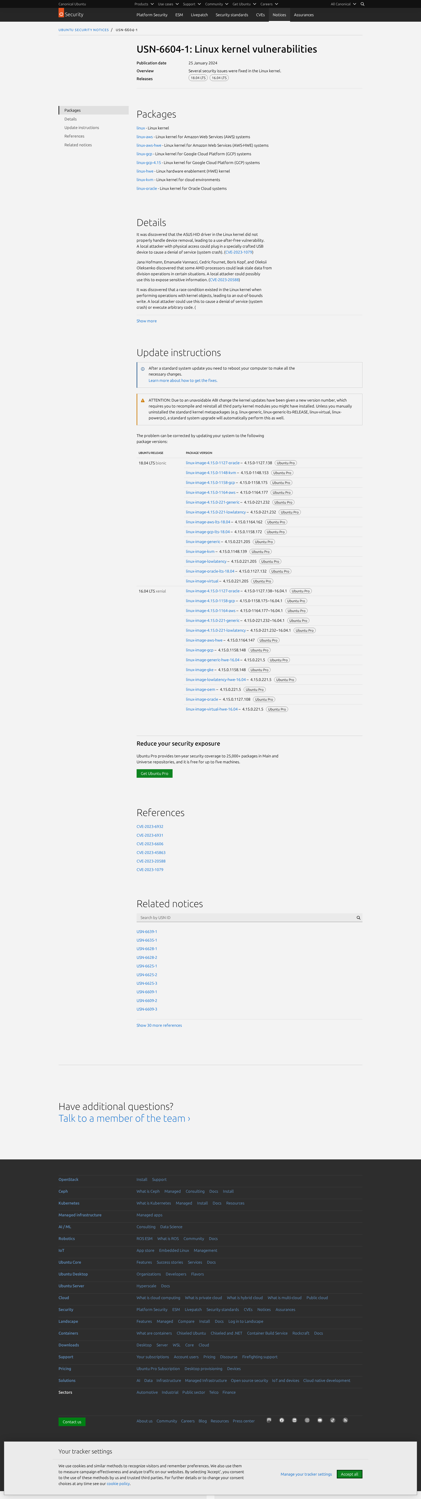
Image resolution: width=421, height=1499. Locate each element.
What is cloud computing (158, 1297)
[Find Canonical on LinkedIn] (296, 1421)
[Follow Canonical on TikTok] (334, 1421)
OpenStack (68, 1179)
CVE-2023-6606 (150, 843)
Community (194, 1238)
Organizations (149, 1274)
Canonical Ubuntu (72, 4)
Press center (244, 1421)
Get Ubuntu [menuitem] (242, 4)
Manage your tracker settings (306, 1474)
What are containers (154, 1333)
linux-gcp (144, 154)
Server (162, 1345)
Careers (188, 1421)
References (74, 136)
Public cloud (317, 1297)
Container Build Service (267, 1333)
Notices (279, 14)
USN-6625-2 (147, 974)
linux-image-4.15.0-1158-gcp (210, 482)
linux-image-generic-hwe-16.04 (212, 660)
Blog (203, 1421)
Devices (234, 1368)
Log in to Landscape (245, 1321)
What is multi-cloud (285, 1297)
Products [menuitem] (141, 4)
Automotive (147, 1392)
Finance (229, 1392)
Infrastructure (169, 1380)
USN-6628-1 (147, 948)
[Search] (362, 4)
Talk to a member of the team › (124, 1118)
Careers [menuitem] (266, 4)
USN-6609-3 (147, 1009)
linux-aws (145, 136)
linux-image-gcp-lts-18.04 (208, 531)
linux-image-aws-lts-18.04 (208, 522)
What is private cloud (203, 1297)
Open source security (249, 1380)
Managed (172, 1191)
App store (145, 1250)
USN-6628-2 (147, 957)
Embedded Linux (174, 1250)
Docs (213, 1191)
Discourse (228, 1356)
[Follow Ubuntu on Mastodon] (270, 1421)
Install (142, 1179)
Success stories (170, 1262)
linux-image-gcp (200, 650)
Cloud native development (326, 1380)
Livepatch (199, 14)
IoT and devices (285, 1380)
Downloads (69, 1345)
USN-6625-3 (147, 983)
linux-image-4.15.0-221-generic (212, 502)
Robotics (67, 1238)
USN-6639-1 (147, 931)
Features (144, 1262)
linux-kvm (145, 179)
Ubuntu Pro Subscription (158, 1368)
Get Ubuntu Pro (154, 773)
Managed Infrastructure (206, 1380)
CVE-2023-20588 (224, 279)
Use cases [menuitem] (165, 4)
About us (145, 1421)
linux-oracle (147, 188)
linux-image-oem (200, 689)
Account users (186, 1356)
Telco (214, 1392)
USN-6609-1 (147, 991)
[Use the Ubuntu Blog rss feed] (347, 1421)
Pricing (209, 1356)
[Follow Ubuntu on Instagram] (308, 1421)
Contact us (72, 1422)
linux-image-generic (203, 541)
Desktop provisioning (203, 1368)
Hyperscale (146, 1286)
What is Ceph (148, 1191)
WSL (176, 1345)
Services (195, 1262)
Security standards (232, 14)
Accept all (349, 1474)
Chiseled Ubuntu (191, 1333)
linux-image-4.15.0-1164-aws (210, 492)
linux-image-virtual (202, 581)
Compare (186, 1321)
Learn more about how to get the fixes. (183, 380)
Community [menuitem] (214, 4)
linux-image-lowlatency (206, 561)
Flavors (197, 1274)
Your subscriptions (153, 1356)
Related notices (78, 145)
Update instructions (81, 127)
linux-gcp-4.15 (149, 162)
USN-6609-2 (147, 1000)
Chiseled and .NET (226, 1333)
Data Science (171, 1226)
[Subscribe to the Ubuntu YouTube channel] (321, 1421)
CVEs (260, 14)
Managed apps (149, 1215)
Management (205, 1250)
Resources (235, 1203)
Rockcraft (301, 1333)
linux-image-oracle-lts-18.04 (210, 571)
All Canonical (341, 4)
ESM (179, 14)
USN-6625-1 (147, 966)
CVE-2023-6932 (150, 826)
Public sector (193, 1392)
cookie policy (118, 1483)
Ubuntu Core (70, 1262)
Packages (72, 110)
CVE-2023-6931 (150, 835)
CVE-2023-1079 (238, 252)
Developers (176, 1274)
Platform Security (152, 14)
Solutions (67, 1380)
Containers (68, 1333)
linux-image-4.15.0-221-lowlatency (216, 512)
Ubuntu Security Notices (84, 29)
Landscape (68, 1321)
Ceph (63, 1191)
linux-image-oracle (202, 699)
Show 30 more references (159, 1025)
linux (141, 128)
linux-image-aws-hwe (204, 640)
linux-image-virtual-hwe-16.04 (212, 709)
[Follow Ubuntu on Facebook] (283, 1421)
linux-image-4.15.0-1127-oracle (213, 462)
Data (148, 1380)
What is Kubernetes (154, 1203)
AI (138, 1380)
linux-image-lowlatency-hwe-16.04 (216, 679)
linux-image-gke (200, 669)
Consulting (195, 1191)
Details (70, 119)
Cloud (64, 1297)
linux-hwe (145, 171)
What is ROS (168, 1238)
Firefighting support (260, 1356)
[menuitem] (344, 4)
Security (66, 1309)
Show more (147, 321)
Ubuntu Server (71, 1286)
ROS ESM (145, 1238)
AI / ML (65, 1226)
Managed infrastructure (80, 1215)
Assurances (304, 14)
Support (159, 1179)
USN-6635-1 (147, 940)
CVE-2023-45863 (151, 852)
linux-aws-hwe (149, 145)
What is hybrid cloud (245, 1297)
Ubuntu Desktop (73, 1274)
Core (189, 1345)
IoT (61, 1250)
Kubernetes (69, 1203)
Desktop (144, 1345)
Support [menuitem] (189, 4)
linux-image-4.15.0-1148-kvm (211, 472)
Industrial (170, 1392)
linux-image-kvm (200, 551)
